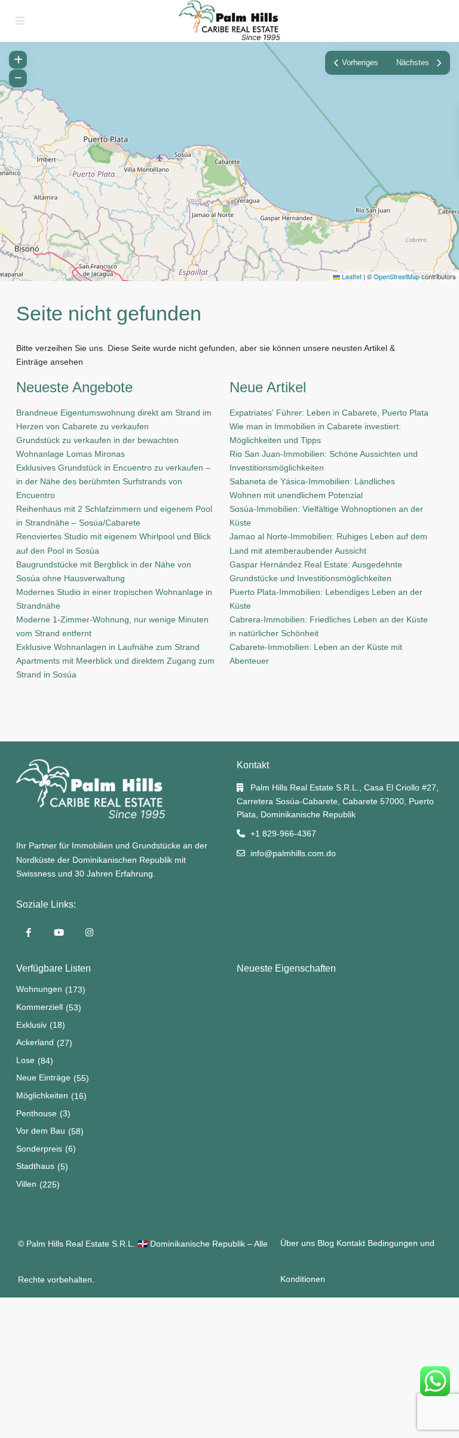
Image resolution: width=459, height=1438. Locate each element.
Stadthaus (35, 1166)
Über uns (297, 1243)
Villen (26, 1184)
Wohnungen (39, 989)
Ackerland (35, 1042)
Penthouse (36, 1113)
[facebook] (28, 932)
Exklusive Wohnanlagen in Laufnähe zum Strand (108, 647)
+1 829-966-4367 (283, 833)
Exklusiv (31, 1025)
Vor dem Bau (40, 1130)
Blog (325, 1243)
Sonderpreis (39, 1148)
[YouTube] (59, 932)
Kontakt (350, 1243)
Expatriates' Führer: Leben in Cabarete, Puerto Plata (329, 412)
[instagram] (89, 932)
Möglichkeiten (42, 1095)
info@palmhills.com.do (293, 853)
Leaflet (351, 276)
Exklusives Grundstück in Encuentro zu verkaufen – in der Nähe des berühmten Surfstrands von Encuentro (113, 481)
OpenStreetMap (397, 276)
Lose (25, 1060)
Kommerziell (39, 1007)
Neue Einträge (43, 1077)
